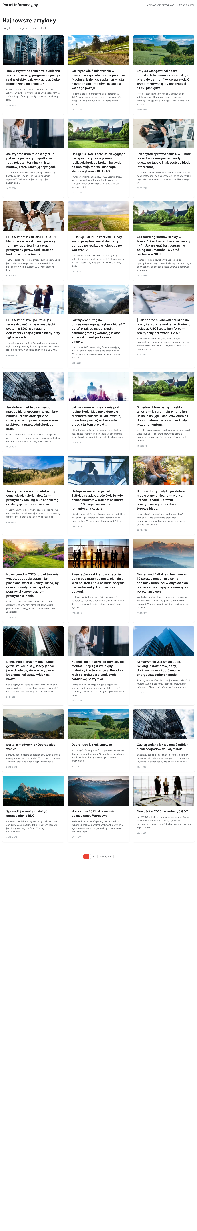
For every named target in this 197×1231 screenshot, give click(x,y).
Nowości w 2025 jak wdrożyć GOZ (162, 811)
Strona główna (186, 4)
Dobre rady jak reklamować (92, 745)
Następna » (105, 856)
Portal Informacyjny (20, 5)
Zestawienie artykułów (160, 4)
